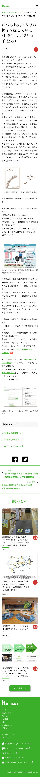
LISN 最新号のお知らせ (12, 433)
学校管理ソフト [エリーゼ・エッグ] (17, 744)
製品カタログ (6, 713)
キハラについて (7, 725)
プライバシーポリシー (9, 734)
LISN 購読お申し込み (11, 440)
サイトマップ (6, 737)
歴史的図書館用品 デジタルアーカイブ (18, 762)
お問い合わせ (6, 728)
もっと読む (18, 688)
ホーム (4, 710)
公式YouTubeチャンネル (13, 758)
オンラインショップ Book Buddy (16, 748)
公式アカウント (10, 753)
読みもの (5, 716)
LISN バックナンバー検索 (12, 446)
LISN (3, 722)
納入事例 (5, 719)
